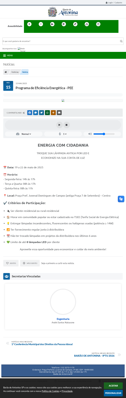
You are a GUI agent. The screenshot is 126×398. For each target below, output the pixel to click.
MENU (10, 55)
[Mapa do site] (86, 24)
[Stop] (66, 125)
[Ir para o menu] (115, 24)
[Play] (59, 125)
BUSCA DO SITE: (12, 36)
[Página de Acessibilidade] (98, 24)
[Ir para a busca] (27, 31)
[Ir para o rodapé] (34, 31)
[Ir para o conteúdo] (107, 24)
